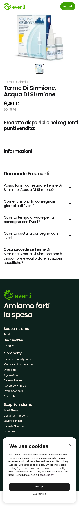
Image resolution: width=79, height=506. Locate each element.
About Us (9, 396)
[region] (39, 470)
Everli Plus (10, 369)
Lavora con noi (13, 420)
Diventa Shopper (14, 426)
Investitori (10, 431)
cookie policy (47, 475)
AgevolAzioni (12, 375)
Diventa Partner (13, 380)
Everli (7, 334)
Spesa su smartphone (17, 359)
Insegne (9, 345)
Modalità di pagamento (18, 364)
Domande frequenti (16, 415)
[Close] (70, 445)
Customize (39, 494)
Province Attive (13, 340)
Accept (39, 486)
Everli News (11, 410)
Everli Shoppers (13, 390)
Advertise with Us (15, 385)
